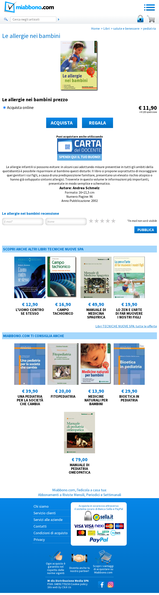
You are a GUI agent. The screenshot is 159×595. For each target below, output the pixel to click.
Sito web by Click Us (59, 587)
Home (95, 28)
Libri (106, 28)
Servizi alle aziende (48, 519)
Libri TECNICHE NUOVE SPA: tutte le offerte (126, 326)
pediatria (149, 28)
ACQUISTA (62, 122)
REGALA (97, 122)
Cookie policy (79, 584)
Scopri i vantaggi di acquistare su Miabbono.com (103, 569)
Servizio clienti (45, 513)
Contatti (40, 526)
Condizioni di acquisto (51, 532)
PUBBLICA (145, 229)
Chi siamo (41, 506)
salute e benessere (126, 28)
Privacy (39, 539)
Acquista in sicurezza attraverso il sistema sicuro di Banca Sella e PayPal (99, 507)
